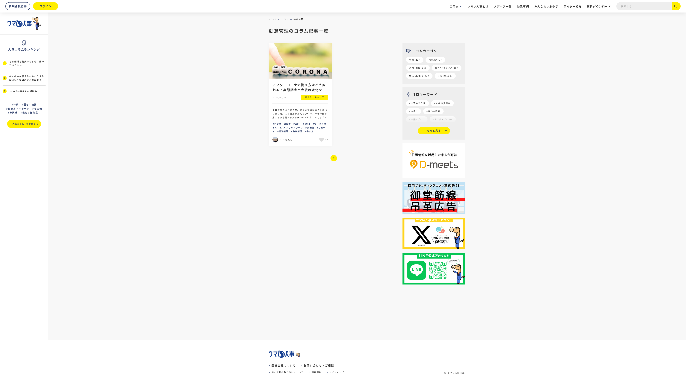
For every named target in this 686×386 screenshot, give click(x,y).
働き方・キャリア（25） (446, 67)
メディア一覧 (503, 6)
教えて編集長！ (31, 112)
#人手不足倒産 (442, 103)
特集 (16, 104)
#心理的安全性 (417, 103)
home (272, 19)
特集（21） (414, 59)
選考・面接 (30, 104)
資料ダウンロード (599, 6)
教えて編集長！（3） (419, 75)
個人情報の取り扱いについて (287, 372)
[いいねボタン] (322, 139)
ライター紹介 (573, 6)
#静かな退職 (433, 111)
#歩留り (413, 111)
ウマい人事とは (478, 6)
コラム (454, 6)
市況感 (13, 112)
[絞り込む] (676, 6)
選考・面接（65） (417, 67)
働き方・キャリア (18, 108)
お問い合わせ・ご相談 (319, 365)
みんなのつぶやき (546, 6)
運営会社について (284, 365)
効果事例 (523, 6)
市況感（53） (435, 59)
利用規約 (317, 372)
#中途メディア (416, 119)
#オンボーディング (443, 119)
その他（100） (445, 75)
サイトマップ (336, 372)
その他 (38, 108)
